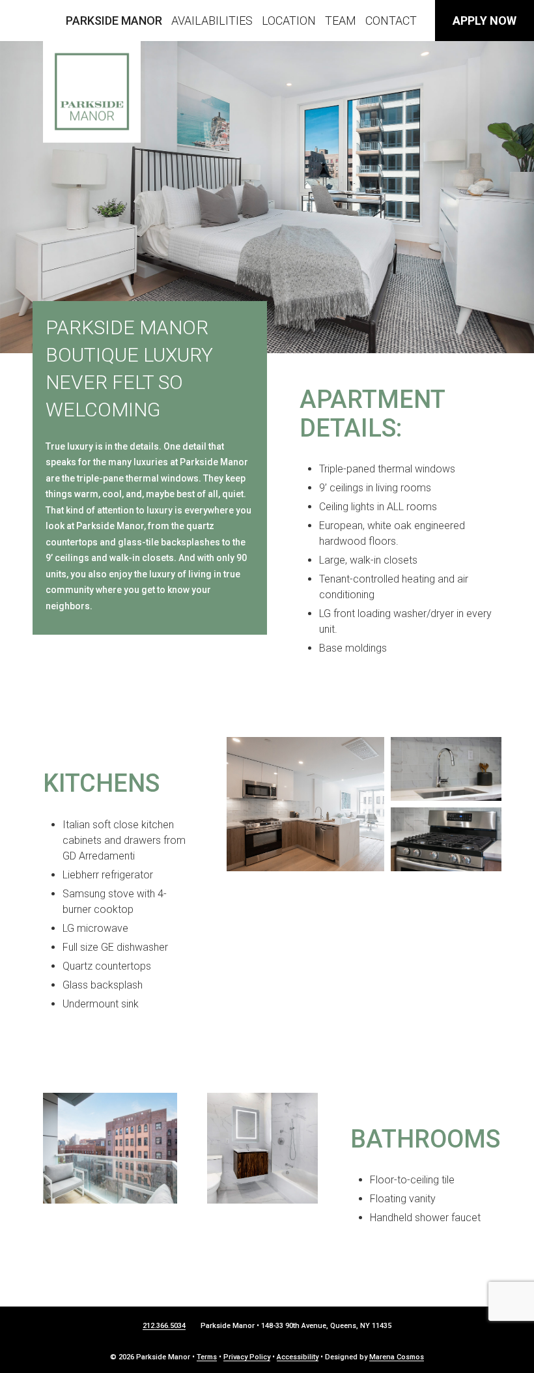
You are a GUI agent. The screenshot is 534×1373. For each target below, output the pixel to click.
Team (340, 20)
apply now (484, 20)
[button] (305, 804)
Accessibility (297, 1357)
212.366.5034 (164, 1326)
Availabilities (212, 20)
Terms (207, 1357)
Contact (391, 20)
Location (289, 20)
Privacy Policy (246, 1357)
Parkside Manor (114, 20)
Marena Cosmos (396, 1357)
